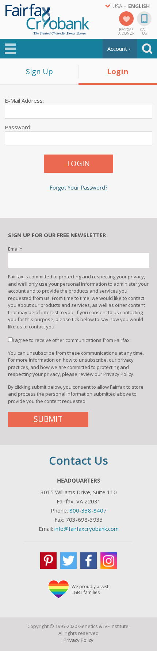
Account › (118, 48)
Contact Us (78, 460)
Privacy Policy (78, 640)
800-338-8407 (88, 510)
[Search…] (147, 48)
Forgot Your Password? (78, 187)
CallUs (144, 31)
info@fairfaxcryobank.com (86, 528)
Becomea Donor (126, 31)
